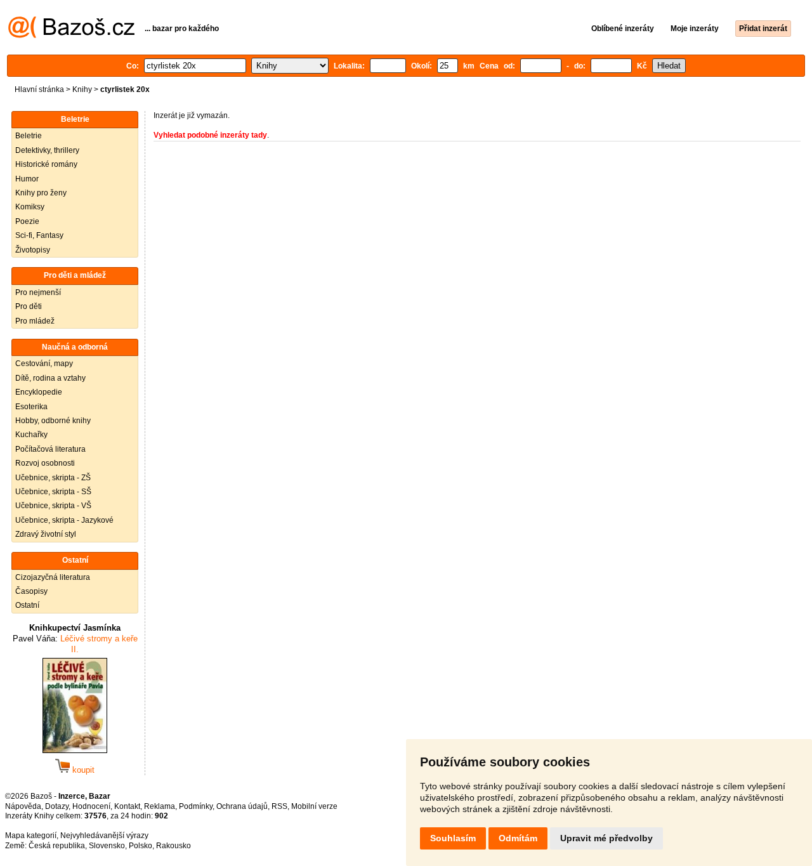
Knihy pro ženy (41, 192)
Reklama (159, 806)
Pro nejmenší (38, 292)
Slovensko (107, 845)
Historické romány (46, 164)
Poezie (27, 221)
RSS (279, 806)
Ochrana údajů (242, 806)
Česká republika (57, 845)
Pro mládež (35, 321)
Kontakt (127, 806)
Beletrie (28, 135)
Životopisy (32, 250)
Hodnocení (91, 806)
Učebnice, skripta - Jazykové (64, 520)
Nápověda (23, 806)
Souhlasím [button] (453, 838)
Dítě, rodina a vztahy (50, 378)
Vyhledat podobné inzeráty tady (210, 135)
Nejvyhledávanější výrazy (104, 835)
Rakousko (173, 845)
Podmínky (196, 806)
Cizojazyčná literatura (52, 577)
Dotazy (57, 806)
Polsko (140, 845)
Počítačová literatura (50, 449)
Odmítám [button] (518, 838)
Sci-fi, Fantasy (39, 235)
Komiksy (29, 206)
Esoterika (31, 406)
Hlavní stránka (39, 89)
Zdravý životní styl (45, 534)
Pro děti (28, 306)
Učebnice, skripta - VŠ (53, 505)
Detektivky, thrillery (47, 150)
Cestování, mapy (44, 363)
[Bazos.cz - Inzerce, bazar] (71, 35)
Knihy (82, 89)
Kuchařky (31, 434)
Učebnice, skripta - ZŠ (53, 477)
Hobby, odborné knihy (53, 420)
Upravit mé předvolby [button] (606, 838)
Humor (27, 178)
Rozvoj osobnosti (45, 463)
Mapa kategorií (30, 835)
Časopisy (31, 591)
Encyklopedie (38, 392)
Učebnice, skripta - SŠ (53, 491)
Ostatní (27, 605)
